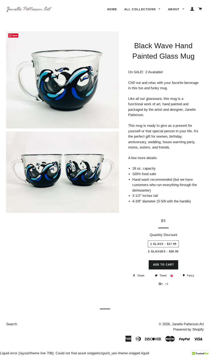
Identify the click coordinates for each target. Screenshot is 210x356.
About (174, 9)
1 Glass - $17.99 (163, 243)
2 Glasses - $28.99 (163, 251)
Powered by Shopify (188, 329)
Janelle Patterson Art (188, 324)
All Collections (140, 9)
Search (11, 324)
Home (112, 9)
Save (176, 275)
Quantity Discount (163, 235)
